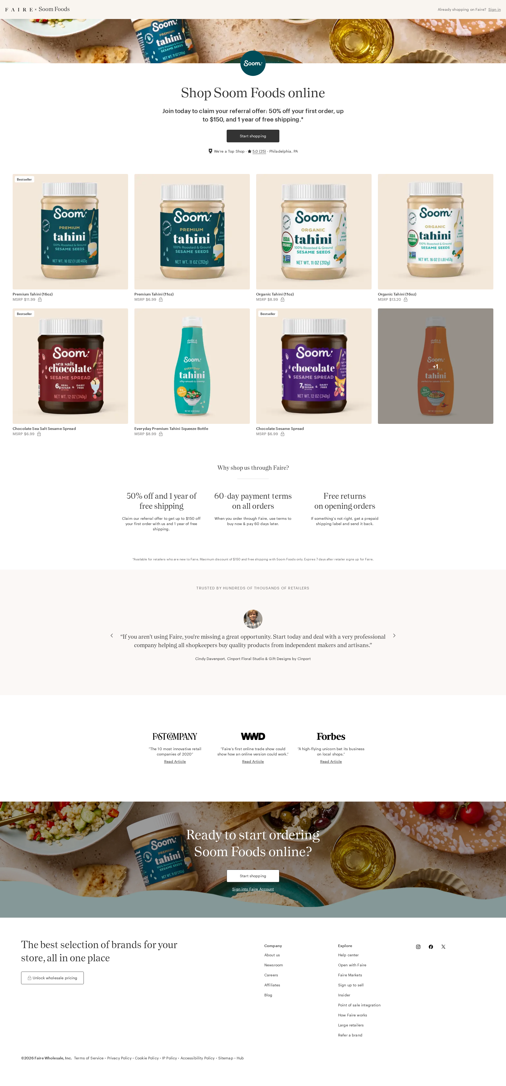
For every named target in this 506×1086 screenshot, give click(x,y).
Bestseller (24, 179)
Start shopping (253, 136)
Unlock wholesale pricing (55, 978)
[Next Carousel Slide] (394, 635)
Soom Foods (286, 559)
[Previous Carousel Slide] (111, 635)
